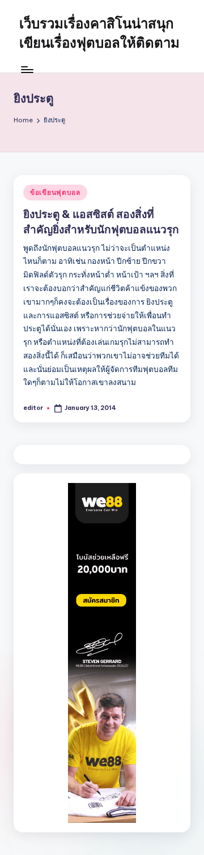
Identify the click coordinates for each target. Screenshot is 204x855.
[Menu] (26, 69)
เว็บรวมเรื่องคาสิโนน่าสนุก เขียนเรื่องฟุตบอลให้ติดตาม (99, 33)
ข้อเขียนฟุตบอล (55, 192)
